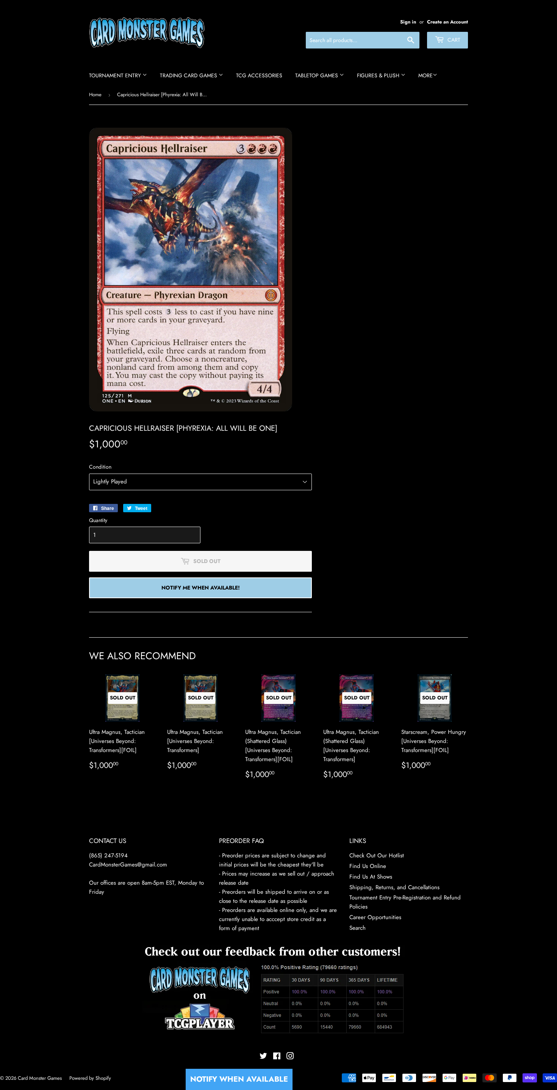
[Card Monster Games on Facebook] (277, 1057)
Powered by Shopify (90, 1078)
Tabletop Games (317, 75)
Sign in (408, 21)
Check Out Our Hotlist (376, 855)
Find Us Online (367, 866)
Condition (100, 467)
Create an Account (447, 21)
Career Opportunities (375, 917)
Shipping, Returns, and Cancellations (394, 887)
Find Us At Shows (370, 877)
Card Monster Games (40, 1078)
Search (357, 928)
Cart (453, 40)
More (425, 75)
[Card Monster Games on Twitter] (263, 1057)
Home (95, 94)
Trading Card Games (189, 75)
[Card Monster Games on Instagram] (290, 1057)
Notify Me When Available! (200, 587)
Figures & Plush (379, 75)
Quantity (98, 520)
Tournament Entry (115, 75)
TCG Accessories (259, 75)
